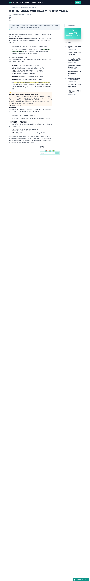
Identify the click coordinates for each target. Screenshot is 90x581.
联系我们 (78, 2)
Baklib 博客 (13, 7)
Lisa (69, 49)
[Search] (66, 25)
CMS (29, 49)
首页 (9, 7)
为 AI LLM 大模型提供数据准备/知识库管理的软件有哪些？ (27, 7)
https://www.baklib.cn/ (15, 105)
